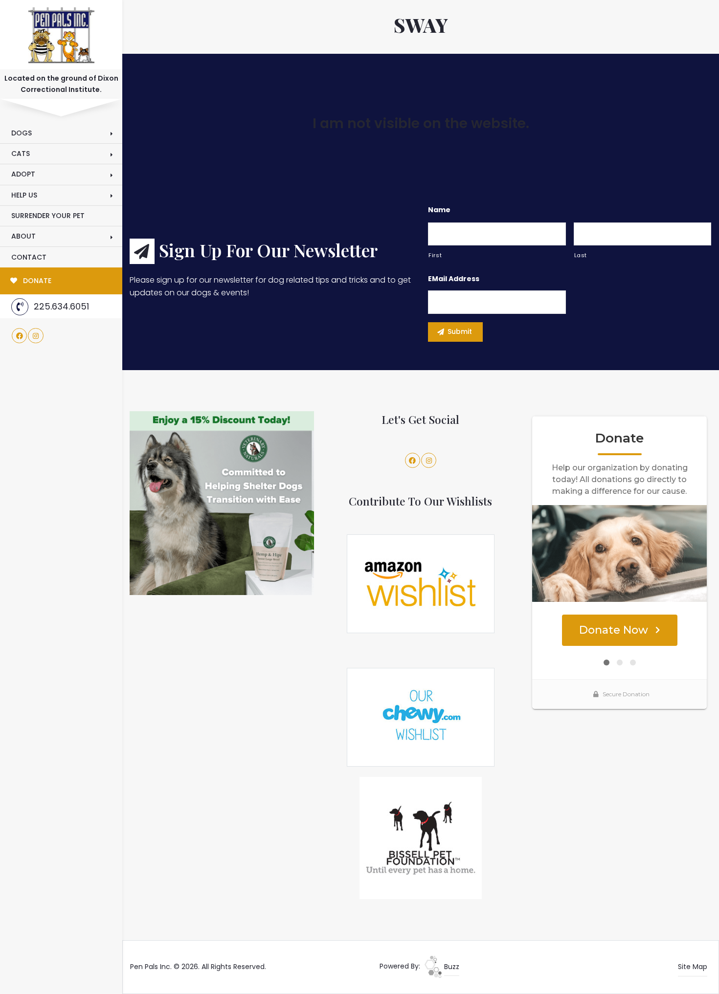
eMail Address (453, 278)
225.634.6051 (61, 306)
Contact (28, 257)
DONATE (36, 281)
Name (439, 209)
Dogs (21, 133)
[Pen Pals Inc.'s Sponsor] (222, 503)
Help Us (24, 195)
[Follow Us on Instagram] (36, 336)
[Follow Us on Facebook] (19, 336)
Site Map (692, 967)
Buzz (450, 967)
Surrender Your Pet (48, 216)
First (435, 255)
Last (580, 255)
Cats (20, 153)
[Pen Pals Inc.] (61, 33)
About (23, 236)
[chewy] (420, 717)
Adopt (23, 174)
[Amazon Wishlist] (420, 583)
